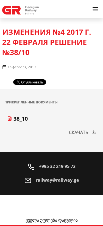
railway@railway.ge (57, 180)
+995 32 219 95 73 (57, 166)
